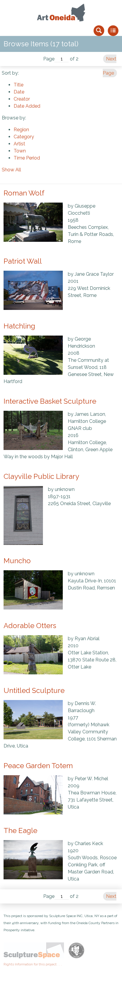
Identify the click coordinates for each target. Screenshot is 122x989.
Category (24, 136)
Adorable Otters (30, 625)
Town (20, 151)
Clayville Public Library (41, 476)
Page (48, 59)
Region (21, 129)
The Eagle (20, 830)
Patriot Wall (23, 261)
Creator (22, 99)
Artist (19, 144)
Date (19, 92)
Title (18, 85)
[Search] (99, 30)
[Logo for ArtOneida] (61, 12)
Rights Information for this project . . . (33, 964)
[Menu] (113, 30)
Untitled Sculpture (34, 690)
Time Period (27, 158)
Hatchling (19, 326)
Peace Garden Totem (38, 765)
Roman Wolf (24, 193)
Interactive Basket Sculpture (50, 401)
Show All (11, 169)
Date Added (27, 106)
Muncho (17, 560)
